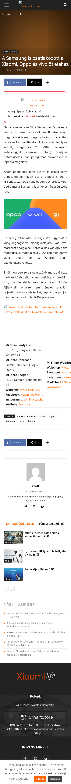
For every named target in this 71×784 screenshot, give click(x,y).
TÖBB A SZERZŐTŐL (51, 523)
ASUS (42, 416)
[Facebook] (27, 507)
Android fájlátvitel (26, 416)
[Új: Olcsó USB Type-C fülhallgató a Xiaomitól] (13, 556)
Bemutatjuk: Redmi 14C (39, 569)
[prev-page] (6, 588)
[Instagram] (35, 507)
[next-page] (12, 588)
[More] (47, 82)
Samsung (10, 420)
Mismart (24, 404)
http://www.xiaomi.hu (35, 491)
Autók (8, 542)
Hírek (18, 14)
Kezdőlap (7, 14)
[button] (6, 5)
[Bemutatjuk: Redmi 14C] (13, 574)
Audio (8, 561)
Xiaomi (31, 420)
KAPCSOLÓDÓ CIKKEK (20, 523)
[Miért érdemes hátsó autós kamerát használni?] (13, 537)
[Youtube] (43, 507)
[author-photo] (36, 480)
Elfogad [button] (40, 779)
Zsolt (9, 70)
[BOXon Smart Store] (36, 721)
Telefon (14, 51)
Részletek (55, 779)
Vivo (22, 420)
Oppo (52, 416)
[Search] (65, 5)
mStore (24, 705)
